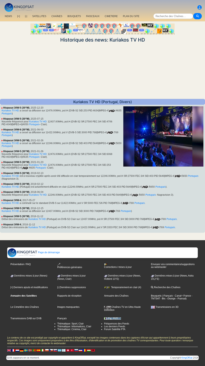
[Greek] (59, 350)
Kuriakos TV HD (10, 110)
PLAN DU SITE (131, 16)
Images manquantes (68, 307)
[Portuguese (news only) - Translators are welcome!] (34, 350)
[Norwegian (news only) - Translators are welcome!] (30, 350)
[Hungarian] (89, 350)
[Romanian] (84, 350)
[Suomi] (63, 350)
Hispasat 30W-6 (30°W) (16, 129)
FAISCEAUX (92, 16)
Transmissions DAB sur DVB (25, 318)
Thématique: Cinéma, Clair (71, 329)
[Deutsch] (21, 350)
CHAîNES (56, 16)
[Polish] (47, 350)
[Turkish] (72, 350)
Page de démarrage (48, 252)
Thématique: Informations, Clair (74, 326)
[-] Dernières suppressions (71, 287)
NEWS (8, 16)
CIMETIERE (111, 16)
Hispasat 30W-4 (12, 200)
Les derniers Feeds (114, 326)
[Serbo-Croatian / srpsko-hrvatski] (80, 350)
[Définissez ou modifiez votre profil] (199, 7)
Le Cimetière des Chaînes (24, 307)
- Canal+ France (182, 295)
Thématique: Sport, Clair (70, 323)
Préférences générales (69, 267)
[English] (9, 350)
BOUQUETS (74, 16)
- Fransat (181, 298)
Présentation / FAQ (20, 264)
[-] (26, 16)
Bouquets (156, 295)
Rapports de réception (69, 295)
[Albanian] (93, 350)
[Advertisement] (102, 71)
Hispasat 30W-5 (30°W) (16, 107)
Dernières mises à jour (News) (30, 275)
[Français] (13, 350)
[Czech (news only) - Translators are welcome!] (51, 350)
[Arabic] (68, 350)
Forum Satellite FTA (114, 329)
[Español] (38, 350)
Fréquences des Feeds (116, 323)
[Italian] (42, 350)
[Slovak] (55, 350)
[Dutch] (17, 350)
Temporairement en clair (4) (126, 287)
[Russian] (76, 350)
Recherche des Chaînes (166, 287)
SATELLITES (39, 16)
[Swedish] (26, 350)
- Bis (162, 298)
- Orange (170, 298)
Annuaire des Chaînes (116, 295)
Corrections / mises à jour (118, 267)
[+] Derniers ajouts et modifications (29, 287)
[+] (18, 16)
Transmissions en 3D (167, 307)
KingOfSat (186, 357)
